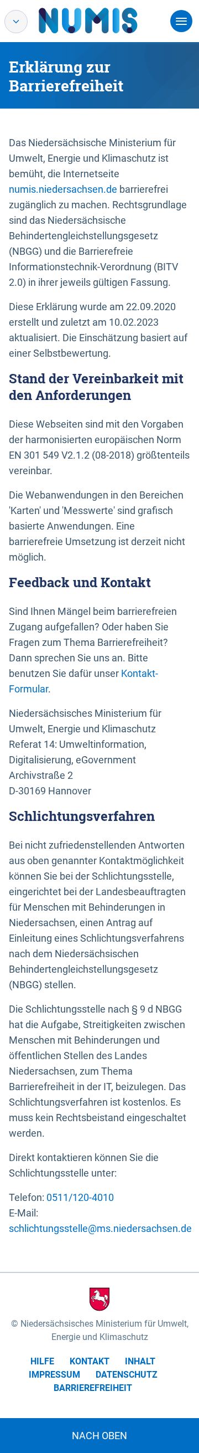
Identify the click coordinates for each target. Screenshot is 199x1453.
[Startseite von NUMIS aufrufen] (104, 20)
